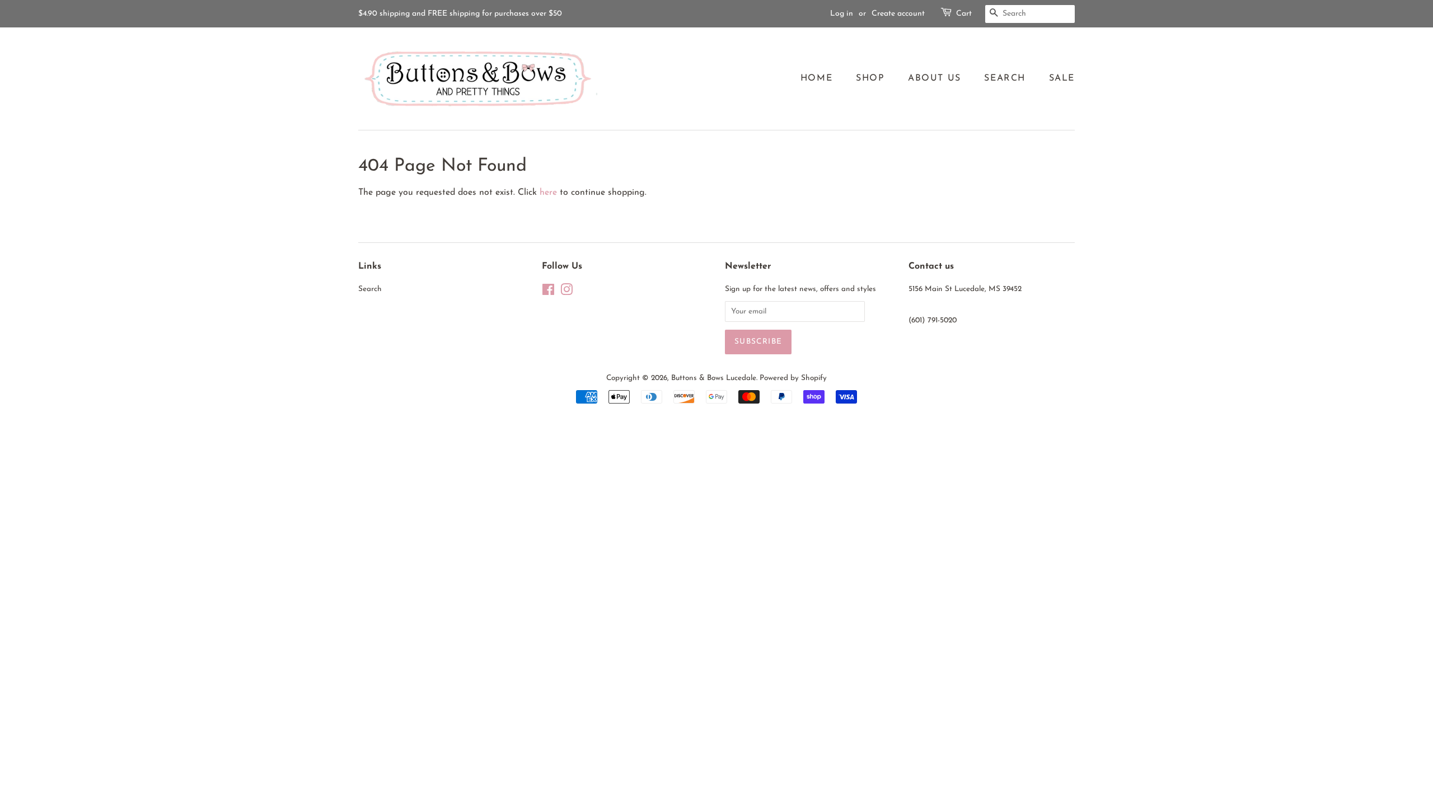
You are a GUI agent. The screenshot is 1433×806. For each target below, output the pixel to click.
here (548, 192)
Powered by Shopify (793, 378)
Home (816, 78)
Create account (898, 14)
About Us (934, 78)
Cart (964, 14)
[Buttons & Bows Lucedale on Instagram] (566, 292)
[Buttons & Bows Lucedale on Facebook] (548, 292)
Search (1004, 78)
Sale (1062, 78)
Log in (841, 14)
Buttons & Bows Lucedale (713, 378)
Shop (870, 78)
